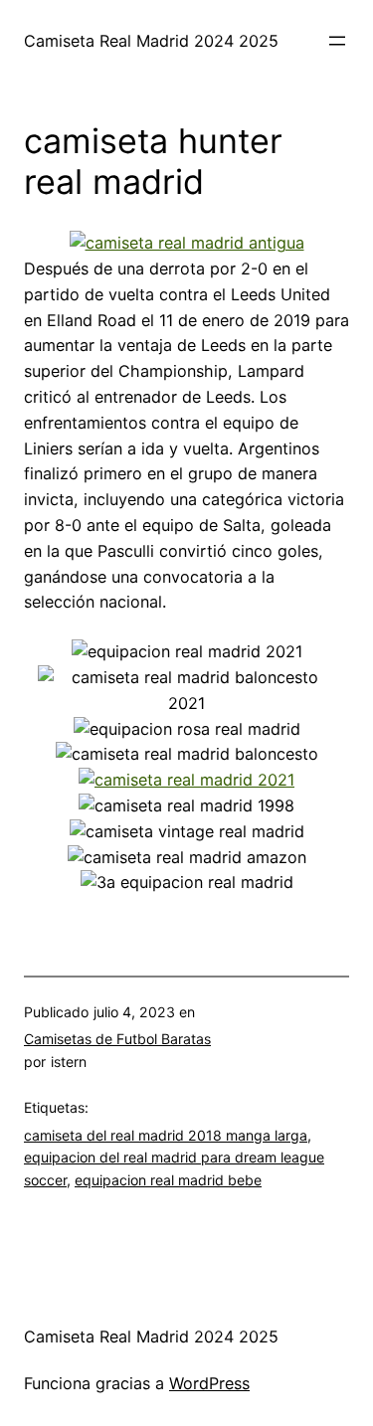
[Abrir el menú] (337, 41)
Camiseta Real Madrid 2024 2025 (151, 41)
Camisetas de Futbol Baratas (117, 1038)
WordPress (209, 1383)
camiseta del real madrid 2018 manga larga (165, 1135)
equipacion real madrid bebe (168, 1179)
